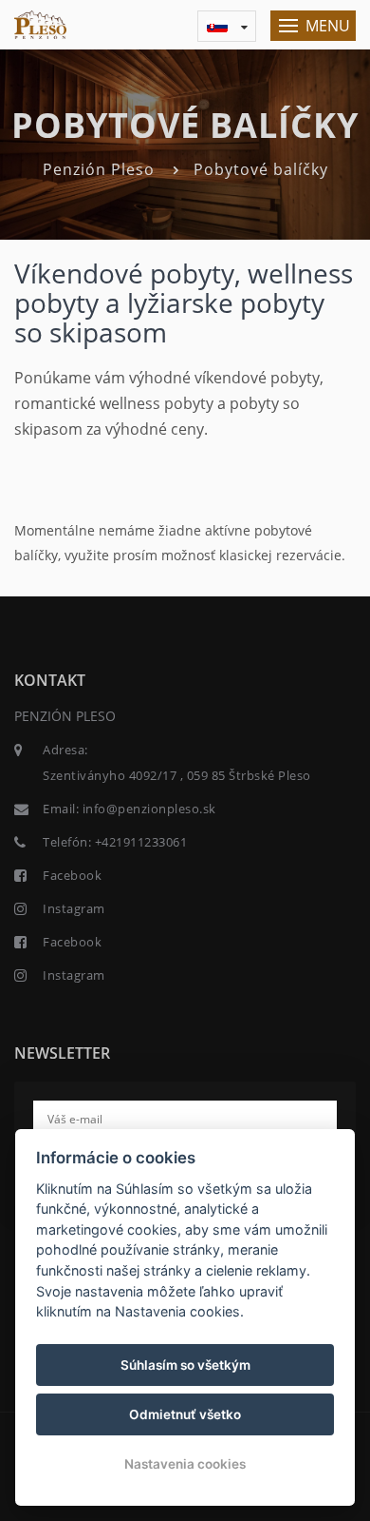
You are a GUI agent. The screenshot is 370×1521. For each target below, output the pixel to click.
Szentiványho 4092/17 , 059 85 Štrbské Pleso (177, 775)
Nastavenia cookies (185, 1464)
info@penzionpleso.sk (149, 808)
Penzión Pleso (99, 169)
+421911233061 (141, 841)
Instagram (74, 908)
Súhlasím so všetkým (185, 1365)
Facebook (72, 875)
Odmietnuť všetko (185, 1414)
